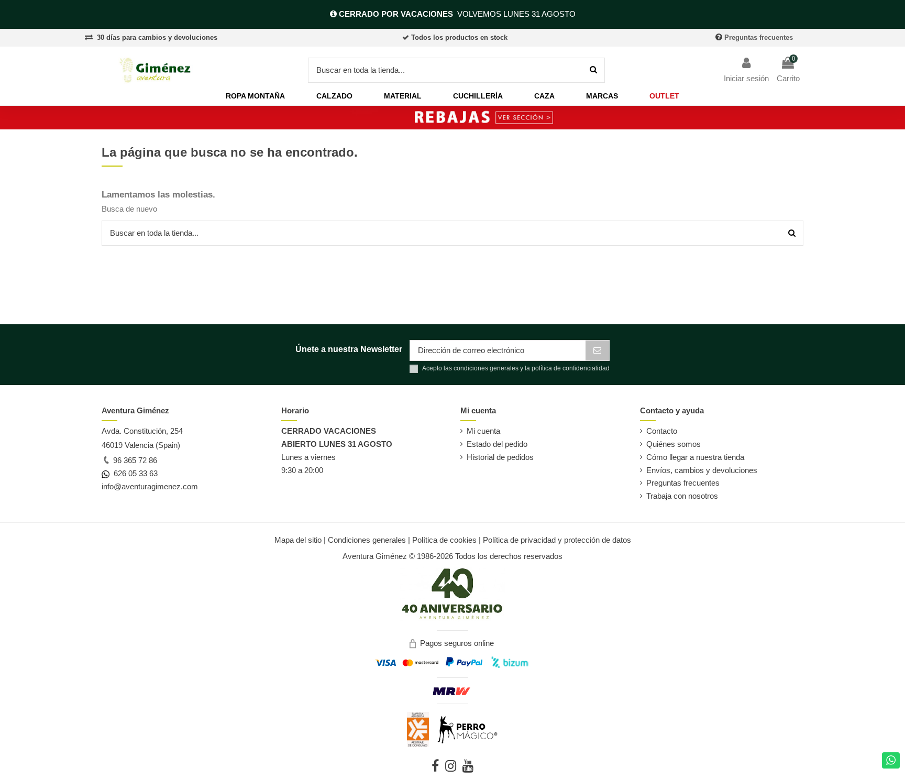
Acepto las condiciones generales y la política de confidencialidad (516, 368)
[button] (255, 96)
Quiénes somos (673, 444)
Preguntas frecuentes (758, 37)
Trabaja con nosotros (682, 495)
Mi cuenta (483, 430)
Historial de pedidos (500, 457)
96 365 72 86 (134, 460)
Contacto (661, 430)
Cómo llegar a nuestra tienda (695, 457)
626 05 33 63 (133, 473)
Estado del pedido (497, 444)
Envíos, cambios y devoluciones (701, 470)
